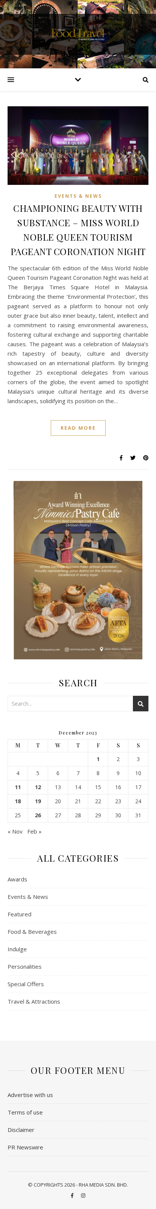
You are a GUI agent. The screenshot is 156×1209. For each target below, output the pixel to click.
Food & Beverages (32, 931)
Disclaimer (21, 1129)
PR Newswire (25, 1147)
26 (38, 815)
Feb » (34, 831)
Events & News (78, 196)
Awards (17, 879)
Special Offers (26, 984)
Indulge (17, 949)
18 (18, 801)
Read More (78, 427)
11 (18, 787)
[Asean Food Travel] (78, 33)
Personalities (25, 966)
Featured (19, 914)
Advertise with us (30, 1095)
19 (38, 801)
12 (38, 787)
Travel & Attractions (34, 1001)
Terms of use (25, 1112)
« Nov (15, 831)
